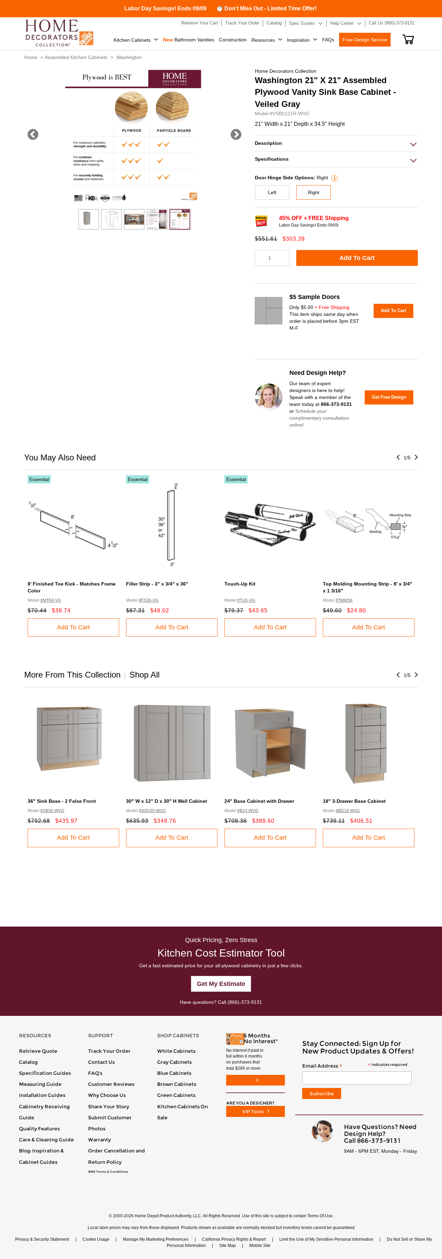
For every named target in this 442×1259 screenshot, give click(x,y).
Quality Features (39, 1129)
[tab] (336, 143)
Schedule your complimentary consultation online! (319, 418)
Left (272, 192)
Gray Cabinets (174, 1062)
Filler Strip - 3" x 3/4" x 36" (157, 584)
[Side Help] (333, 177)
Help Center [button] (342, 23)
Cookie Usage (96, 1239)
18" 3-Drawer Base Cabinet (354, 801)
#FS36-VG (148, 600)
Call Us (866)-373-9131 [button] (391, 23)
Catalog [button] (274, 23)
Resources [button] (263, 40)
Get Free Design (389, 397)
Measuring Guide (40, 1084)
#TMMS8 (344, 600)
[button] (408, 39)
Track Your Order (109, 1051)
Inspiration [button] (298, 40)
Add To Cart (357, 257)
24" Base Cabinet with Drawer (259, 801)
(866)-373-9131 (245, 1002)
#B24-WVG (247, 810)
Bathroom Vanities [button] (188, 39)
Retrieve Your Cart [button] (199, 23)
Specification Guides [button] (45, 1073)
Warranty (99, 1140)
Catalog (28, 1062)
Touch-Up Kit (240, 584)
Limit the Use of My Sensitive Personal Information (326, 1239)
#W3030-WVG (152, 810)
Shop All (144, 674)
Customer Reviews (111, 1084)
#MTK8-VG (50, 600)
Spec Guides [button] (302, 23)
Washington (129, 57)
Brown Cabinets (176, 1084)
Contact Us (101, 1062)
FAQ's (95, 1073)
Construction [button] (233, 39)
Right (313, 192)
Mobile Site (259, 1245)
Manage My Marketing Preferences (156, 1239)
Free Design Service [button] (365, 39)
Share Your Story (108, 1106)
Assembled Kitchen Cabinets (76, 57)
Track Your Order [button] (242, 23)
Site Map (227, 1245)
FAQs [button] (328, 39)
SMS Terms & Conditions (108, 1171)
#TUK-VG (246, 600)
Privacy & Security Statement (42, 1239)
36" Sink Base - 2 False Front (62, 801)
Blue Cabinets (174, 1073)
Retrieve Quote (38, 1051)
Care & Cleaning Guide (46, 1140)
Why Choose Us (107, 1095)
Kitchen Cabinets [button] (132, 40)
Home (30, 57)
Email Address (354, 1066)
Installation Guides (42, 1095)
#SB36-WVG (52, 810)
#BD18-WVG (348, 810)
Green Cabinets (176, 1095)
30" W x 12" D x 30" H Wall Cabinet (166, 801)
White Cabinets (176, 1051)
